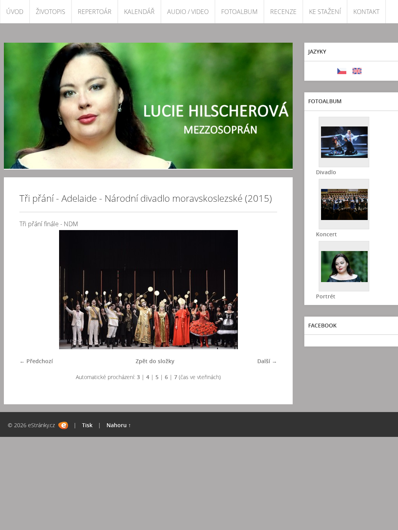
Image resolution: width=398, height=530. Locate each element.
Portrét (325, 296)
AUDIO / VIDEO (188, 11)
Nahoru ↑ (118, 425)
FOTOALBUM (239, 11)
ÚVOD (14, 11)
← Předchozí (36, 361)
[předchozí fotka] (32, 289)
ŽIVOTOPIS (50, 11)
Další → (267, 361)
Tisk (87, 425)
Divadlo (326, 172)
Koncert (326, 234)
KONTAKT (366, 11)
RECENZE (283, 11)
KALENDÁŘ (139, 11)
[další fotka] (264, 289)
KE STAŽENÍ (325, 11)
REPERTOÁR (95, 11)
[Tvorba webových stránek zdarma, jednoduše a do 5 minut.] (63, 425)
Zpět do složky (155, 361)
